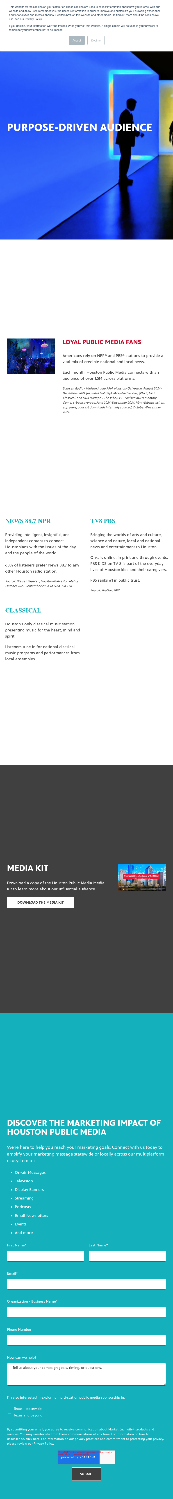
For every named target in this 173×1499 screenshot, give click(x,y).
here (36, 1439)
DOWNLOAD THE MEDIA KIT (40, 902)
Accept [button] (77, 40)
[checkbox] (86, 1410)
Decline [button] (96, 40)
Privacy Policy (43, 1444)
